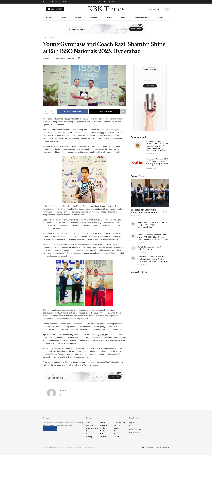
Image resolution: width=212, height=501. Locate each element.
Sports (116, 428)
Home (48, 18)
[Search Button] (158, 9)
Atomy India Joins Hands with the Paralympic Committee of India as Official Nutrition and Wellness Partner (152, 259)
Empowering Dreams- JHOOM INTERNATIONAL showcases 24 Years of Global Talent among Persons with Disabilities (157, 146)
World (63, 18)
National (103, 434)
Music (102, 431)
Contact (65, 2)
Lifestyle (160, 18)
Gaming (89, 437)
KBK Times (106, 9)
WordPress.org (134, 432)
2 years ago (151, 153)
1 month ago (151, 169)
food (88, 434)
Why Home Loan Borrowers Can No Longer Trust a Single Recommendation (152, 224)
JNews (50, 448)
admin (47, 58)
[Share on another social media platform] (123, 111)
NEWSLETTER (56, 9)
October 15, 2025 (59, 58)
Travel (116, 434)
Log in (131, 422)
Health (102, 422)
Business (93, 18)
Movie (102, 428)
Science (109, 18)
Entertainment (141, 18)
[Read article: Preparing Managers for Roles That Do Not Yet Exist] (150, 193)
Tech (123, 18)
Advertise (51, 2)
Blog (88, 422)
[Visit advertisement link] (106, 30)
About (45, 2)
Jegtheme (90, 448)
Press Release (119, 422)
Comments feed (135, 429)
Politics (78, 18)
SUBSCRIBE (50, 428)
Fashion (89, 431)
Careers (58, 2)
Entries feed (133, 426)
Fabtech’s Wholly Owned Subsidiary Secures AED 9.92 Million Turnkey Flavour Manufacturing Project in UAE (152, 237)
